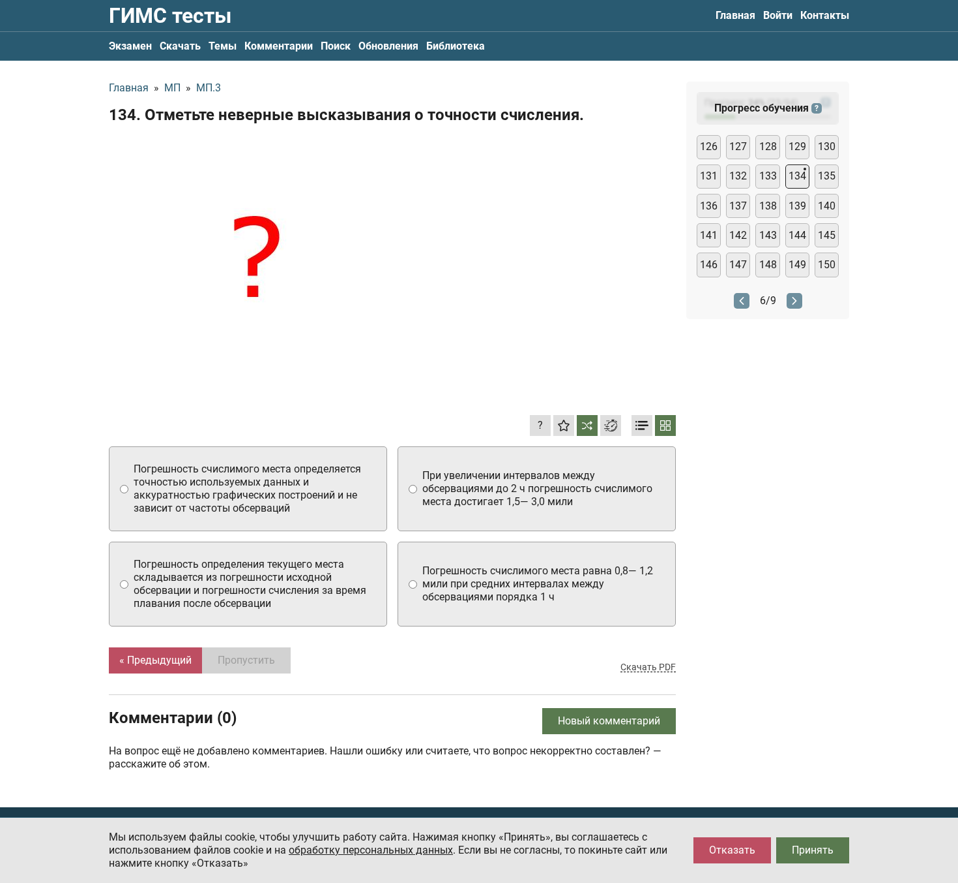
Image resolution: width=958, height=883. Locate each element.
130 (826, 146)
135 (826, 176)
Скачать (180, 46)
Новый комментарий (609, 721)
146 (709, 264)
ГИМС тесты (170, 15)
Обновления (388, 46)
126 (709, 146)
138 (768, 206)
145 (826, 235)
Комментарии (278, 46)
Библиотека (455, 46)
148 (768, 264)
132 (738, 176)
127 (738, 146)
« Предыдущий (155, 660)
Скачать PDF (648, 667)
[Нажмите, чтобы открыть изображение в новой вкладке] (255, 263)
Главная (735, 15)
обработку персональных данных (371, 850)
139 (797, 206)
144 (797, 235)
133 (768, 176)
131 (709, 176)
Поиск (336, 46)
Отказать (732, 850)
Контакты (824, 15)
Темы (223, 46)
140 (826, 206)
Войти (777, 15)
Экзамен (130, 46)
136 (709, 206)
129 (797, 146)
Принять (813, 850)
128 (768, 146)
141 (709, 235)
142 (738, 235)
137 (738, 206)
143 (768, 235)
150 (826, 264)
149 (797, 264)
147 (738, 264)
